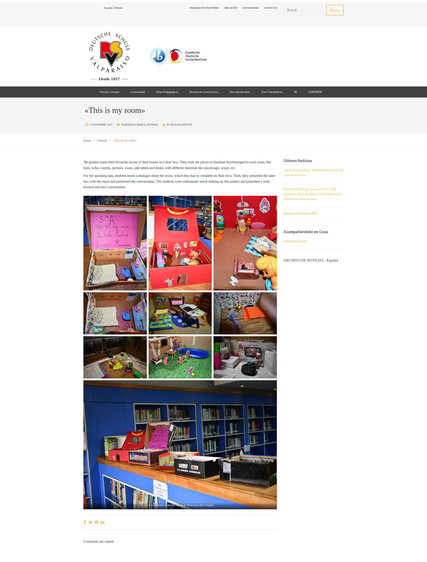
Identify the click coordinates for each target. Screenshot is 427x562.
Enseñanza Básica (133, 124)
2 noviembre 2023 (101, 124)
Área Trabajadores (272, 92)
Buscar (335, 10)
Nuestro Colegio (109, 92)
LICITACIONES (250, 8)
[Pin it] (96, 522)
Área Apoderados (240, 92)
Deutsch (119, 8)
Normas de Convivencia (203, 92)
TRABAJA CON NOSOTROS (204, 8)
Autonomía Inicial (295, 241)
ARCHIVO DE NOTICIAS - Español (311, 260)
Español (108, 8)
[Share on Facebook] (84, 522)
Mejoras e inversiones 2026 (301, 213)
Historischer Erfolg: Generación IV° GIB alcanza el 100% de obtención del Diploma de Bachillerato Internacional (312, 194)
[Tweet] (90, 522)
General (152, 124)
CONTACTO (270, 8)
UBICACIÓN (230, 8)
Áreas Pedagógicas (167, 92)
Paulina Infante (181, 124)
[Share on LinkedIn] (102, 522)
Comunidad (138, 92)
